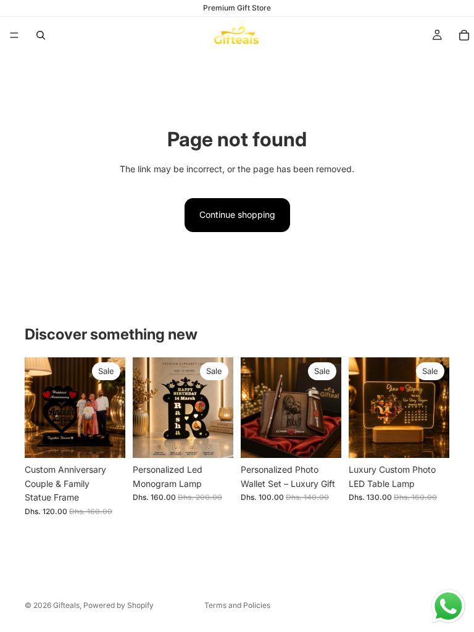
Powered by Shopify (118, 605)
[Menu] (14, 35)
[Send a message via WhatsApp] (448, 606)
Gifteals (66, 605)
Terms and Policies (237, 605)
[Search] (40, 35)
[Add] (214, 439)
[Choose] (106, 439)
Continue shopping (237, 214)
